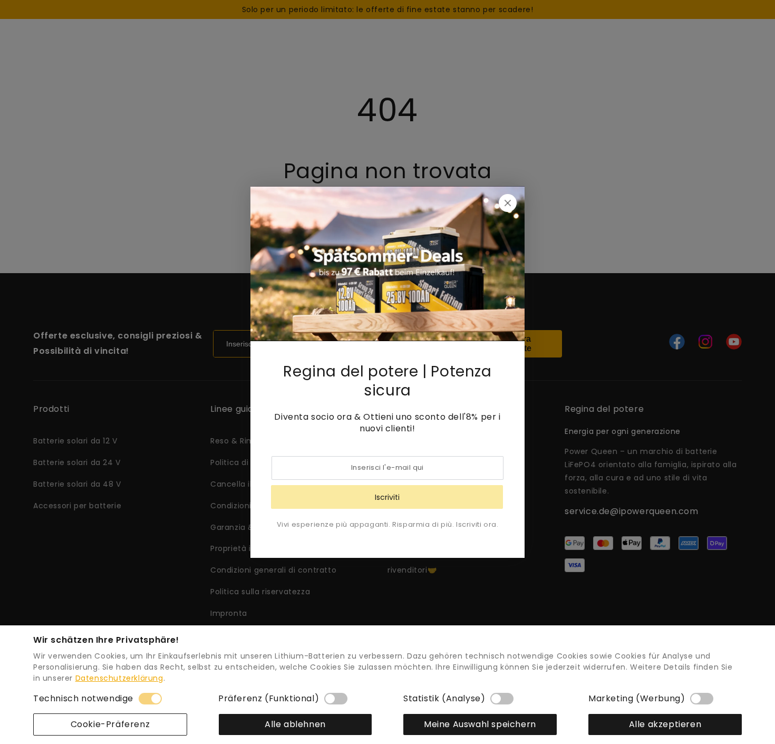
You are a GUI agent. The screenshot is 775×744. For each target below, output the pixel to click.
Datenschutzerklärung (119, 678)
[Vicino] (507, 203)
